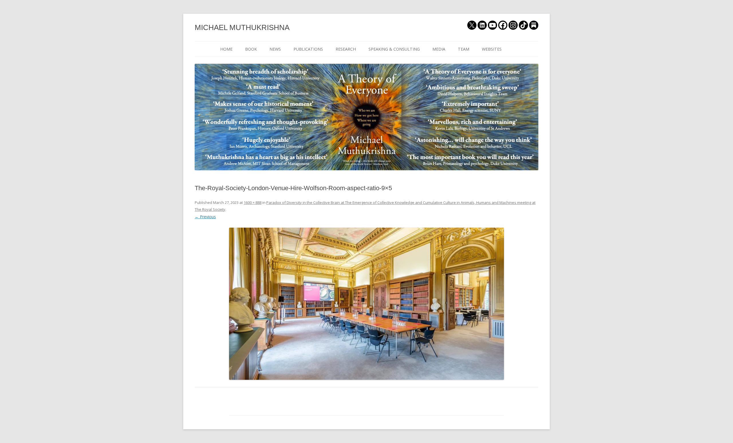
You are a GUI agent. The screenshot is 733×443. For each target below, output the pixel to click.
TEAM (463, 49)
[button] (366, 304)
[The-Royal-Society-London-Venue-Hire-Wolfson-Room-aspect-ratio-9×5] (366, 304)
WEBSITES (492, 49)
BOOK (251, 49)
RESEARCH (346, 49)
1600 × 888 (252, 202)
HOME (226, 49)
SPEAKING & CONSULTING (394, 49)
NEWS (275, 49)
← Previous (205, 216)
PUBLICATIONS (308, 49)
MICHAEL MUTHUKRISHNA (242, 27)
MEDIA (438, 49)
